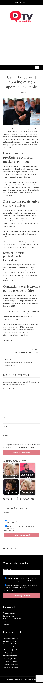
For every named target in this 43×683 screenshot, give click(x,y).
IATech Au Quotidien (10, 662)
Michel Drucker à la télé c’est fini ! (26, 351)
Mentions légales (9, 613)
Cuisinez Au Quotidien (10, 665)
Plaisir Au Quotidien (9, 659)
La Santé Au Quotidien (10, 638)
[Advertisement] (21, 46)
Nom (5, 417)
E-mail (6, 426)
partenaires (11, 530)
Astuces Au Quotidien (10, 644)
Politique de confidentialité (12, 619)
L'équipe (6, 625)
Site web (6, 436)
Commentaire (8, 389)
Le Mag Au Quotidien (10, 653)
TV (14, 340)
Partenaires (7, 622)
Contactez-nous (8, 616)
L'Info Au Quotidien (9, 641)
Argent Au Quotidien (10, 656)
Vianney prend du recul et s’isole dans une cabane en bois (19, 362)
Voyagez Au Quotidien (10, 668)
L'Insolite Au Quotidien (10, 650)
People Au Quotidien (10, 647)
